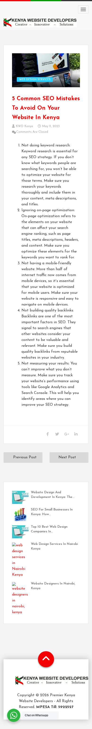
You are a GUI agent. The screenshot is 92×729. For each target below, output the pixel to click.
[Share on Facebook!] (47, 435)
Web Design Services (34, 79)
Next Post (67, 457)
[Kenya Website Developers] (51, 684)
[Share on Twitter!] (57, 435)
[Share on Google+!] (66, 435)
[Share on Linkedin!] (76, 435)
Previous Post (25, 457)
